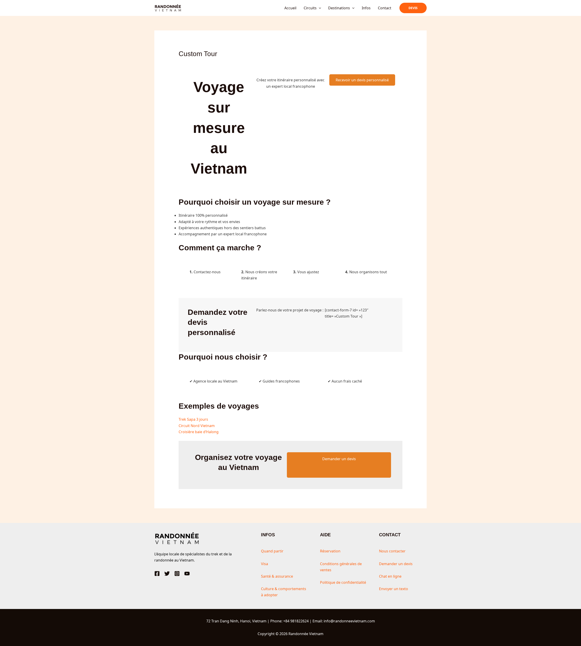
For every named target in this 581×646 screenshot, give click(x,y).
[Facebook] (157, 573)
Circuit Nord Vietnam (197, 425)
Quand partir (272, 551)
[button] (319, 8)
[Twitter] (167, 573)
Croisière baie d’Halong (199, 431)
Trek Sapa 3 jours (193, 419)
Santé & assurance (277, 576)
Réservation (330, 551)
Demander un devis (339, 458)
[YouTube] (187, 573)
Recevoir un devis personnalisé (362, 79)
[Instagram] (177, 573)
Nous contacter (392, 551)
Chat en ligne (390, 576)
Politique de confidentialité (343, 582)
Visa (264, 563)
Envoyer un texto (393, 588)
